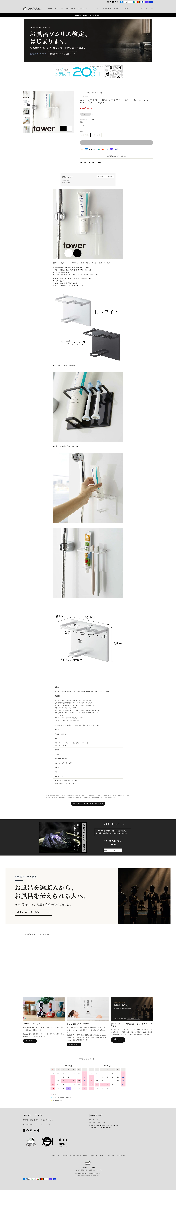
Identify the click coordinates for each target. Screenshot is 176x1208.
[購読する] (49, 1124)
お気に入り (107, 8)
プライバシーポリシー (96, 1155)
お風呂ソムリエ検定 (121, 8)
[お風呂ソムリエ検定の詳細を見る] (88, 40)
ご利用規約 (64, 1155)
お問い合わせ (83, 8)
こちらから (96, 1120)
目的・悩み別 (70, 8)
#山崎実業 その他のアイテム (93, 797)
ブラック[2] (96, 135)
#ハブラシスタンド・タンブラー (96, 795)
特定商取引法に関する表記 (78, 1155)
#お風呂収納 (54, 795)
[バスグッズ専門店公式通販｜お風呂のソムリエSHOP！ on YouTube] (31, 1130)
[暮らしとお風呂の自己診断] (88, 1009)
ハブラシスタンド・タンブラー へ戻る (89, 803)
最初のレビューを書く (105, 176)
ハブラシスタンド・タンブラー (94, 93)
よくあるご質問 (110, 1155)
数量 (81, 122)
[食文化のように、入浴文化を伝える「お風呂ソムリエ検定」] (132, 1009)
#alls (47, 795)
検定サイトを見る (118, 1039)
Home (50, 8)
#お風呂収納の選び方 (67, 795)
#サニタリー (79, 795)
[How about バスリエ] (44, 1009)
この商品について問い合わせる (116, 156)
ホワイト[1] (85, 135)
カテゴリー (59, 8)
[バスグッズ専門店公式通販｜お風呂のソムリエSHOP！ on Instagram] (24, 1130)
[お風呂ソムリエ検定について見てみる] (88, 896)
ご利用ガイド (55, 1155)
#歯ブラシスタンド (111, 797)
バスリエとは (95, 8)
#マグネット (112, 795)
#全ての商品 (62, 797)
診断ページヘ (74, 1044)
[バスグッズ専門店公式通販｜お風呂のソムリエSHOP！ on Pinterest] (38, 1130)
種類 (81, 131)
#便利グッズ (121, 795)
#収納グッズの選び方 (75, 797)
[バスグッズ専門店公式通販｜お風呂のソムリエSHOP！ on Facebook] (27, 1130)
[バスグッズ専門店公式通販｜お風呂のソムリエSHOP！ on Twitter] (35, 1130)
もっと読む (30, 1041)
